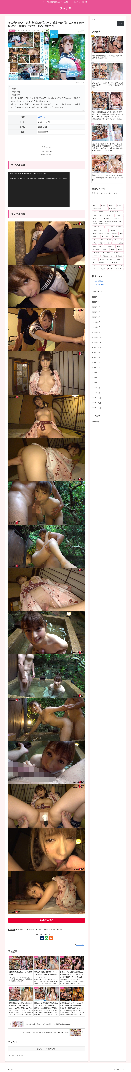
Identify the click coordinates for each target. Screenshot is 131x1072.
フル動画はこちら (46, 920)
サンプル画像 (47, 155)
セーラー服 (32, 929)
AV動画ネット (100, 281)
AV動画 (12, 929)
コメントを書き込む (46, 1049)
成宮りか (41, 117)
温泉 (54, 929)
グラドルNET (100, 284)
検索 (93, 19)
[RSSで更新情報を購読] (51, 938)
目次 (43, 147)
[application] (39, 189)
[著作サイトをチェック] (42, 938)
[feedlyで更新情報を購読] (46, 938)
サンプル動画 (47, 151)
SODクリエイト (22, 929)
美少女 (60, 929)
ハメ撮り (40, 929)
